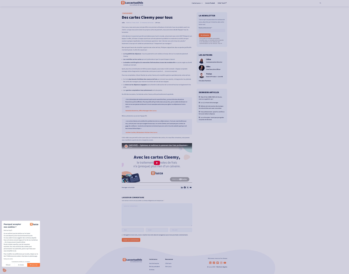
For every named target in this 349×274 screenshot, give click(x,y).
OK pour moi (34, 265)
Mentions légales (221, 267)
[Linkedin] (182, 187)
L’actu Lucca (153, 259)
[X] (187, 187)
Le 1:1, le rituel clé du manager (209, 102)
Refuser (8, 265)
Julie (123, 23)
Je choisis (21, 265)
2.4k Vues (157, 23)
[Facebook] (184, 187)
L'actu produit (127, 13)
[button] (4, 270)
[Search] (320, 3)
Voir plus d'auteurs (205, 81)
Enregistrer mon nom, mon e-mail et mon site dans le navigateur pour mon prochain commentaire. (156, 235)
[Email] (190, 187)
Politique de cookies (8, 259)
